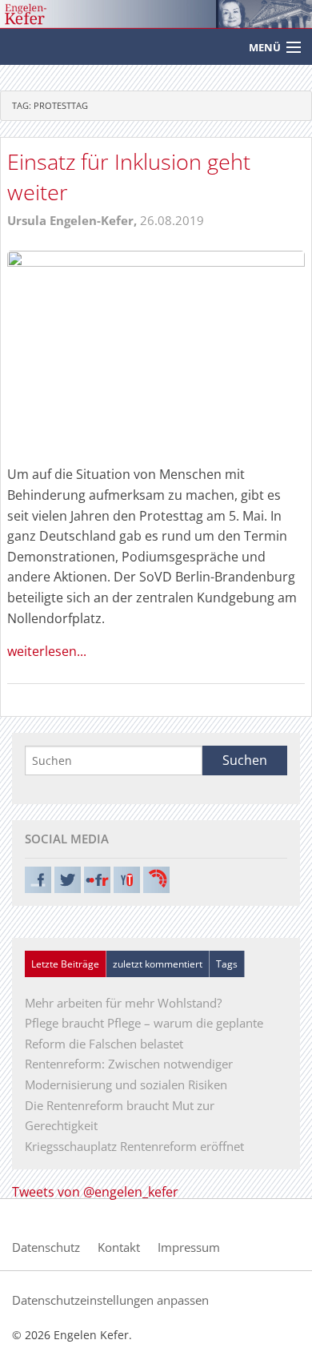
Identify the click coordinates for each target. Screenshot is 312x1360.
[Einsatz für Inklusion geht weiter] (156, 348)
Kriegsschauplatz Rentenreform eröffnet (134, 1146)
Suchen (244, 760)
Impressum (189, 1247)
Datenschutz (46, 1247)
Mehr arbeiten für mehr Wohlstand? (123, 1003)
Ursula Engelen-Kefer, (73, 220)
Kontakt (119, 1247)
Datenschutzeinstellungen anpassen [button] (110, 1300)
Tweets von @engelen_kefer (95, 1192)
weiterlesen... (46, 651)
